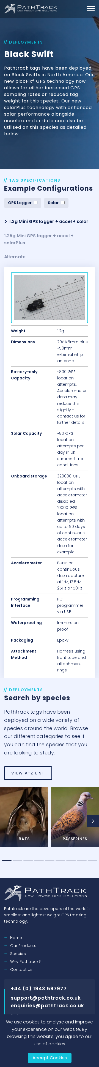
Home (16, 937)
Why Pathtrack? (25, 961)
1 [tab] (7, 860)
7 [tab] (71, 860)
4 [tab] (39, 860)
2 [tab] (17, 860)
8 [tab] (82, 860)
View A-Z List (28, 773)
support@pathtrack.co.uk (46, 998)
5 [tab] (49, 860)
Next (93, 821)
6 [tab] (60, 860)
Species (18, 953)
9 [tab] (92, 860)
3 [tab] (28, 860)
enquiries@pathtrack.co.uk (47, 1005)
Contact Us (21, 969)
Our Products (23, 945)
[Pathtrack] (31, 9)
